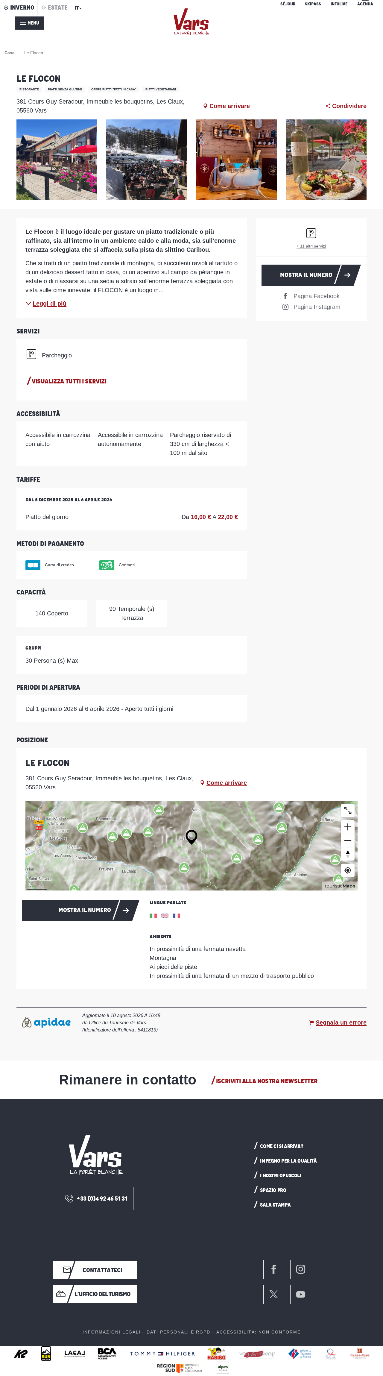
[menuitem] (191, 21)
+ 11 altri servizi (311, 246)
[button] (77, 9)
